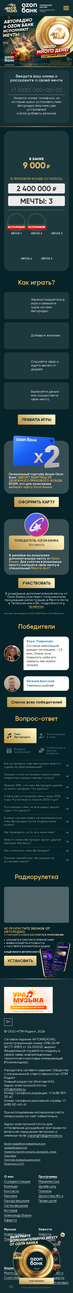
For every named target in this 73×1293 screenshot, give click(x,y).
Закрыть (62, 1235)
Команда (11, 1186)
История (10, 1210)
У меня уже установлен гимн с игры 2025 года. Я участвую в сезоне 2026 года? (32, 798)
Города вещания (16, 1201)
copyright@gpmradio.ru (44, 1135)
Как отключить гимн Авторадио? (27, 850)
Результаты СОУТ (14, 1164)
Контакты (11, 1191)
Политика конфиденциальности (22, 1160)
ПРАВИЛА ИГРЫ (36, 419)
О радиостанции (17, 1181)
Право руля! (48, 1201)
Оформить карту (36, 501)
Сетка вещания (16, 1205)
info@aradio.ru (15, 1089)
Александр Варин (18, 1215)
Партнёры (10, 1156)
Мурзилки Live (49, 1181)
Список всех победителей (36, 701)
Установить (20, 960)
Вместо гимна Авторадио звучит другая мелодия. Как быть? (32, 841)
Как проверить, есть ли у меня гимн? (29, 832)
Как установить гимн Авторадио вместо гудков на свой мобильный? (32, 765)
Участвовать (36, 582)
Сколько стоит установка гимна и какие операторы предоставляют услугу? (32, 776)
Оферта (10, 1220)
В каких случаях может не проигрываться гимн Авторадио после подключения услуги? (33, 821)
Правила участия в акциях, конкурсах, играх (30, 1152)
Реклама (10, 1196)
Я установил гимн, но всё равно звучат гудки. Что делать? (31, 809)
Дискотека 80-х (51, 1196)
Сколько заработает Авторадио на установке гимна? (29, 860)
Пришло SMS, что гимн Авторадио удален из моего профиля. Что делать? (33, 787)
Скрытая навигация (66, 8)
